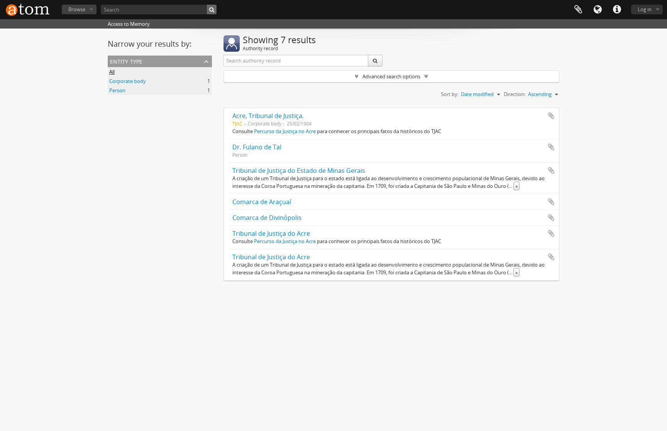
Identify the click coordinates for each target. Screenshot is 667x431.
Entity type (126, 61)
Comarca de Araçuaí (261, 202)
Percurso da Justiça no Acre (285, 131)
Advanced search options (391, 76)
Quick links (616, 9)
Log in (645, 9)
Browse (76, 9)
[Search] (212, 9)
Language (597, 9)
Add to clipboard (551, 116)
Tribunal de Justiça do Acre (271, 233)
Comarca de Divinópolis (266, 217)
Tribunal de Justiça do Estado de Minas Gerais (298, 170)
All (112, 71)
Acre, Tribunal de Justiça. (268, 116)
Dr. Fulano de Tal (256, 147)
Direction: (515, 94)
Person (117, 90)
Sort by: (450, 94)
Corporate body (127, 81)
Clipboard (578, 9)
